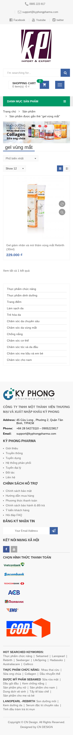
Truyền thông (14, 453)
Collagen (30, 673)
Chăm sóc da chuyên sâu (23, 321)
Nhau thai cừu (50, 669)
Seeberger (23, 660)
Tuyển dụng (13, 458)
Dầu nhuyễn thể (50, 673)
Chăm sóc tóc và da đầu (22, 347)
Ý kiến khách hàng (17, 510)
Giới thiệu (12, 448)
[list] (67, 168)
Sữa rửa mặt (50, 679)
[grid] (60, 168)
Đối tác (10, 472)
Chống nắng (15, 334)
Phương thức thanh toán (21, 500)
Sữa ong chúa (12, 673)
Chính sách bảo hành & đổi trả (25, 505)
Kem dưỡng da (12, 705)
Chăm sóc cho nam (19, 359)
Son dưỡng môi (46, 701)
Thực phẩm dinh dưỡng (22, 295)
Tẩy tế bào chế (39, 691)
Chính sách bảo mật (19, 490)
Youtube (41, 20)
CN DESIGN (45, 727)
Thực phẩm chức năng (21, 289)
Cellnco (28, 664)
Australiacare (11, 664)
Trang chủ (9, 111)
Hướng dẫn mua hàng (20, 495)
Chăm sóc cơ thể (18, 340)
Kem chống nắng (33, 683)
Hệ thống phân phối (18, 462)
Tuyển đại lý (13, 467)
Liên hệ (10, 477)
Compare (62, 204)
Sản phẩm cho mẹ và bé (18, 695)
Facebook (19, 20)
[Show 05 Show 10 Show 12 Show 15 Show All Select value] (14, 168)
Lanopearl (58, 656)
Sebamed (42, 656)
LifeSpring (39, 660)
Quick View (62, 212)
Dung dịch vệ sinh (14, 691)
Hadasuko (56, 660)
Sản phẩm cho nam (42, 687)
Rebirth (7, 660)
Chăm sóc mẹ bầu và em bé (25, 353)
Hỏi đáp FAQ (14, 515)
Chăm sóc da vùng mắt (22, 327)
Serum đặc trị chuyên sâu (42, 705)
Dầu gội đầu (11, 683)
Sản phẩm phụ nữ (14, 687)
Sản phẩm (28, 111)
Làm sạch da (15, 308)
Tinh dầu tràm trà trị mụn (19, 709)
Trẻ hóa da (14, 314)
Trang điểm (14, 301)
